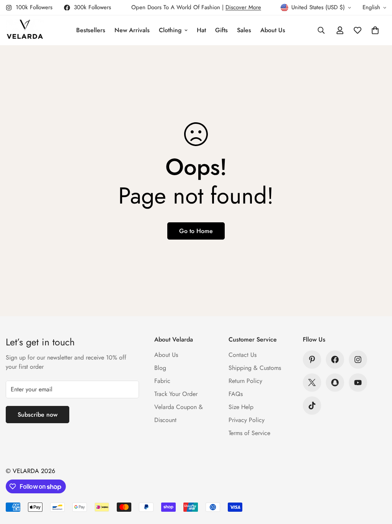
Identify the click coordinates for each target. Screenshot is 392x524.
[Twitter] (312, 382)
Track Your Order (176, 393)
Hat (201, 30)
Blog (160, 367)
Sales (244, 30)
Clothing (170, 30)
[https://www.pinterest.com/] (312, 359)
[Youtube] (358, 382)
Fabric (162, 380)
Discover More (243, 7)
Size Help (241, 406)
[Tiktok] (312, 405)
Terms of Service (249, 433)
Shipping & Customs (255, 367)
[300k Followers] (335, 359)
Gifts (221, 30)
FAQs (236, 393)
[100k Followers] (358, 359)
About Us (272, 30)
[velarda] (25, 30)
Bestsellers (90, 30)
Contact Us (242, 354)
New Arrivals (132, 30)
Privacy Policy (247, 420)
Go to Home (196, 231)
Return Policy (245, 380)
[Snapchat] (335, 382)
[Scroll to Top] (377, 482)
